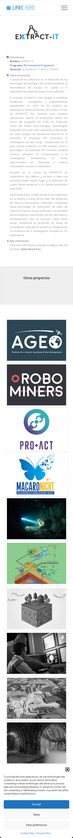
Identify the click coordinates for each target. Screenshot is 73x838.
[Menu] (62, 7)
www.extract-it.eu (31, 249)
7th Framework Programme (38, 65)
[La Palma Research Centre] (30, 7)
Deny (36, 814)
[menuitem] (62, 7)
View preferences (36, 825)
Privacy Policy (43, 833)
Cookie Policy (27, 833)
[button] (67, 769)
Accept (36, 804)
